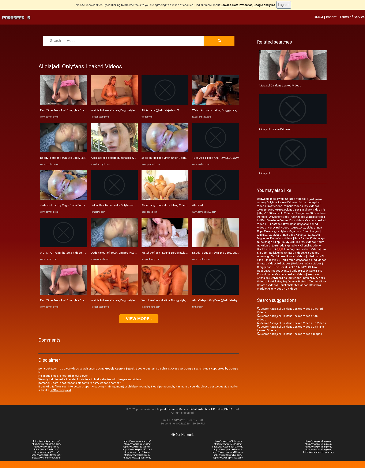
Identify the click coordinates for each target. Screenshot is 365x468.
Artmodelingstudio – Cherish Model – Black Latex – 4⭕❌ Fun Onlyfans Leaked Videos (289, 247)
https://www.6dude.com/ (46, 449)
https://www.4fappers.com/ (46, 441)
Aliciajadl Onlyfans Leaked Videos (280, 85)
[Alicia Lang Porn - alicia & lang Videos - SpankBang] (165, 199)
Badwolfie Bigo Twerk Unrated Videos (281, 199)
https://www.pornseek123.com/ (227, 446)
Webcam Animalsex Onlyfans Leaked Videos (288, 276)
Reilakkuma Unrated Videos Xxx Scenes (294, 253)
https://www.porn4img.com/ (318, 449)
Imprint (331, 17)
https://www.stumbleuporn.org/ (318, 452)
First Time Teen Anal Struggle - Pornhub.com (68, 110)
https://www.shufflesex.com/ (46, 457)
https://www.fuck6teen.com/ (228, 444)
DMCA (318, 17)
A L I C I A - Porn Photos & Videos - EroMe (66, 253)
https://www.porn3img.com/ (318, 446)
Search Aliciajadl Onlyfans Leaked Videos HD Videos (293, 323)
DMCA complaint (60, 390)
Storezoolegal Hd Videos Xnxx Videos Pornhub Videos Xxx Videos (289, 204)
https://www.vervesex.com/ (137, 441)
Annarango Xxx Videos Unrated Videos (281, 256)
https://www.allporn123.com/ (228, 455)
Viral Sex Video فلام (313, 209)
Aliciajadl (197, 205)
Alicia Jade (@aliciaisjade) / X (160, 110)
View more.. (139, 318)
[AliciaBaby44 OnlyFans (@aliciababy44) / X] (215, 294)
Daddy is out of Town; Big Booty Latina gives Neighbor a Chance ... (81, 158)
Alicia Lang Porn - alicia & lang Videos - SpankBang (173, 205)
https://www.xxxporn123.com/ (137, 449)
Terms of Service (352, 17)
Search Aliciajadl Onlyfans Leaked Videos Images (291, 334)
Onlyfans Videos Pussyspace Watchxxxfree (296, 217)
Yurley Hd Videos (278, 227)
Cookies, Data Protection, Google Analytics (248, 5)
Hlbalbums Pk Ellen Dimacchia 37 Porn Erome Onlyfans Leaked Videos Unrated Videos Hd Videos (291, 260)
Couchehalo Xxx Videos (293, 285)
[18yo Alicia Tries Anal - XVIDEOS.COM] (215, 151)
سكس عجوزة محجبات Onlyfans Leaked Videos (289, 200)
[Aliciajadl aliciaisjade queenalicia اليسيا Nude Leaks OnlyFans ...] (114, 151)
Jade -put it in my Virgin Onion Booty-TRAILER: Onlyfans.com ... (78, 205)
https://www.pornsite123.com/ (46, 455)
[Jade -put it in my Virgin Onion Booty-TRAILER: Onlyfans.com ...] (63, 199)
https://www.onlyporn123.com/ (228, 457)
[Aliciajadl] (215, 199)
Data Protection (200, 409)
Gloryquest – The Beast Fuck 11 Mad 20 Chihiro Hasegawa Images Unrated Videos (287, 268)
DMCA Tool (231, 409)
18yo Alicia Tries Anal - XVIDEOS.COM (215, 158)
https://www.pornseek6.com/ (228, 449)
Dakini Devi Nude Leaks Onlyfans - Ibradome (118, 205)
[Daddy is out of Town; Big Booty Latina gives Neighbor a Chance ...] (63, 151)
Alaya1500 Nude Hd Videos (275, 213)
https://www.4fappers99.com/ (46, 444)
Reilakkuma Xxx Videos (306, 263)
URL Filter (217, 409)
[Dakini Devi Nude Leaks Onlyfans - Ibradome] (114, 199)
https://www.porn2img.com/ (318, 444)
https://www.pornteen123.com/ (227, 452)
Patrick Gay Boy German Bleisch (287, 281)
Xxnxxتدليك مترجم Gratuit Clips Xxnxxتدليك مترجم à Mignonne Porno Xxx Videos (288, 236)
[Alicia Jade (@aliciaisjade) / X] (165, 104)
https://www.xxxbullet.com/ (137, 444)
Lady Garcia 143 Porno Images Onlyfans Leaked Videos (289, 272)
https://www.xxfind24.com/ (137, 452)
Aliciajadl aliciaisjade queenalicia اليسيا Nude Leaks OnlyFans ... (130, 158)
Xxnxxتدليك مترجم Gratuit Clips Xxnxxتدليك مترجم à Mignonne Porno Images (289, 229)
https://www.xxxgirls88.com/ (137, 457)
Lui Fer (261, 220)
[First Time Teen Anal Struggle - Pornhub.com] (63, 104)
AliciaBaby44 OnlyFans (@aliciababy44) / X (219, 300)
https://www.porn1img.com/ (318, 441)
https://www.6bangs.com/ (46, 446)
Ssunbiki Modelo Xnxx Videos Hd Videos (289, 286)
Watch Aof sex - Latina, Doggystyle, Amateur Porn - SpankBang (130, 110)
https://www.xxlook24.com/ (137, 455)
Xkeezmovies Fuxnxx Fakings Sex (278, 209)
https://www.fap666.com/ (46, 452)
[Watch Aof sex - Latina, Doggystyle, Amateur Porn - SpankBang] (114, 104)
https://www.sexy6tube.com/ (228, 441)
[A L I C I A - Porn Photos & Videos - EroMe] (63, 246)
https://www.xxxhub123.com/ (137, 446)
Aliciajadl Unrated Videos (274, 129)
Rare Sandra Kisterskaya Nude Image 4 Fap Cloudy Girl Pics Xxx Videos (291, 240)
